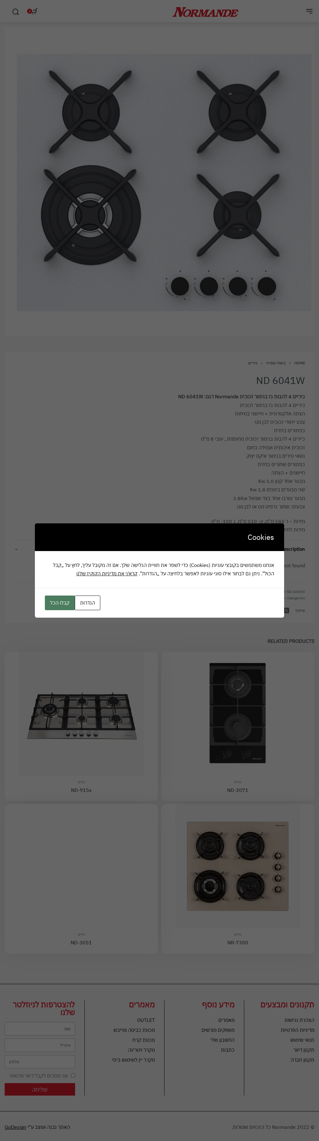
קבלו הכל (59, 603)
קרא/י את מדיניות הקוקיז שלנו (106, 573)
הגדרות (87, 603)
